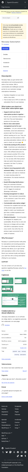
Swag (17, 428)
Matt (4, 435)
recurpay (6, 44)
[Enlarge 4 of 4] (24, 295)
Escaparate (18, 406)
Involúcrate (18, 419)
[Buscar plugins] (18, 17)
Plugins (17, 412)
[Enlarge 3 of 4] (11, 287)
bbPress (5, 438)
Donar (17, 425)
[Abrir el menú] (25, 2)
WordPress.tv (6, 428)
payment (15, 351)
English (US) (23, 347)
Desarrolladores (6, 425)
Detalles (5, 54)
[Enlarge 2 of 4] (24, 279)
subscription (23, 354)
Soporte (5, 70)
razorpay (24, 351)
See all (24, 371)
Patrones (17, 414)
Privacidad (5, 414)
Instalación (6, 62)
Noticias (4, 409)
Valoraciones (6, 58)
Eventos (17, 422)
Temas (17, 409)
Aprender (4, 419)
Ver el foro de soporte (8, 382)
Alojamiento (5, 412)
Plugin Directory (6, 7)
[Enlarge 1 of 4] (11, 279)
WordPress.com (7, 433)
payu (19, 351)
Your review (5, 371)
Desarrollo (6, 66)
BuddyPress (6, 441)
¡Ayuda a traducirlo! (16, 12)
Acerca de (4, 406)
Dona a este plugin (7, 396)
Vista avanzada (6, 359)
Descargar (5, 48)
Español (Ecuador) (10, 448)
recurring (17, 354)
